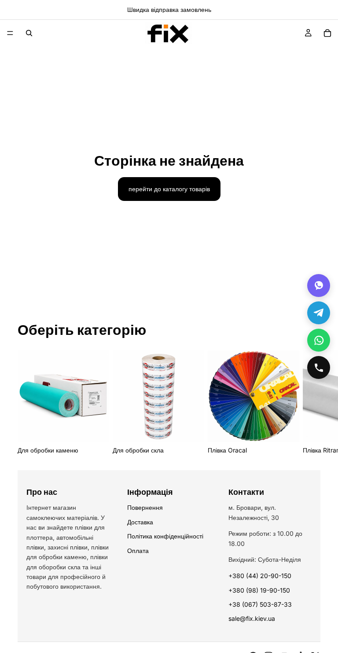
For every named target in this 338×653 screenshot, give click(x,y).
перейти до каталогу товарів (169, 189)
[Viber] (318, 285)
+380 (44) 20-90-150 (259, 575)
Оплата (138, 550)
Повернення (145, 507)
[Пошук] (29, 33)
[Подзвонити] (318, 367)
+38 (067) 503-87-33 (260, 604)
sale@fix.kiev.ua (251, 618)
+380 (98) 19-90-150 (259, 590)
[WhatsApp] (318, 340)
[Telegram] (318, 312)
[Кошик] (327, 33)
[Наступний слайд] (310, 402)
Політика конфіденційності (165, 536)
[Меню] (10, 33)
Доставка (140, 522)
